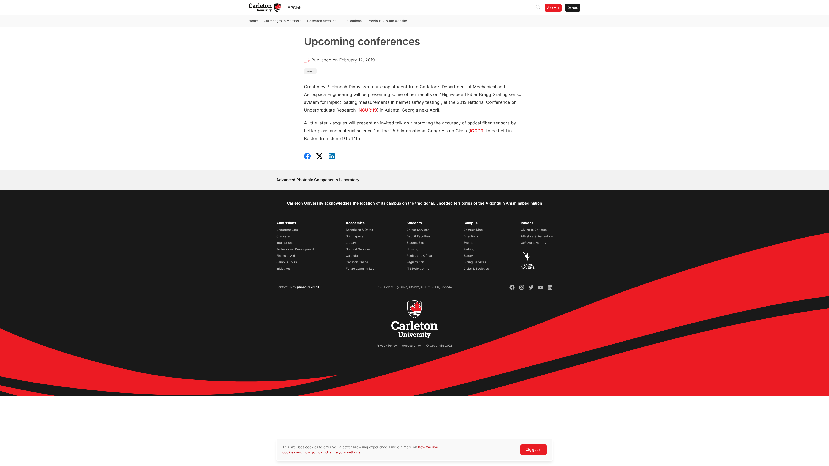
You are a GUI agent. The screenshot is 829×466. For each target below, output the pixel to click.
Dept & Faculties (418, 236)
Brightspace (354, 236)
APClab (294, 7)
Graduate (283, 236)
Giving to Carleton (534, 229)
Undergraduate (287, 229)
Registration (415, 262)
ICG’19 (476, 130)
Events (468, 242)
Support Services (358, 249)
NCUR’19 (368, 110)
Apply (551, 7)
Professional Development (295, 249)
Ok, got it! (533, 449)
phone (302, 287)
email (315, 287)
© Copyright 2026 (439, 345)
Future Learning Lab (360, 268)
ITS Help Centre (418, 268)
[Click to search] (538, 8)
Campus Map (473, 229)
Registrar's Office (419, 255)
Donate (573, 7)
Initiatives (283, 268)
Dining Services (475, 262)
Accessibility (411, 345)
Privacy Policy (386, 345)
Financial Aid (285, 255)
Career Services (418, 229)
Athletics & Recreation (537, 236)
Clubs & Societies (476, 268)
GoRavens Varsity (533, 242)
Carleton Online (357, 262)
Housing (412, 249)
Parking (469, 249)
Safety (468, 255)
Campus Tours (286, 262)
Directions (471, 236)
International (285, 242)
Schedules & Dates (359, 229)
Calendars (353, 255)
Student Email (416, 242)
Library (351, 242)
